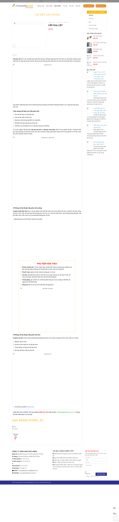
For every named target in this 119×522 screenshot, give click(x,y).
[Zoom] (14, 45)
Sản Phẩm (59, 22)
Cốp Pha (91, 15)
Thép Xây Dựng (92, 25)
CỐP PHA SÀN (15, 435)
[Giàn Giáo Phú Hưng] (22, 6)
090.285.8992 (26, 461)
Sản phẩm (57, 6)
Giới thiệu (49, 6)
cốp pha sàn (30, 407)
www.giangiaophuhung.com (31, 482)
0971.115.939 (101, 6)
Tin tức (71, 6)
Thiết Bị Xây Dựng (93, 28)
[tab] (14, 55)
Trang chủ (40, 6)
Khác (90, 22)
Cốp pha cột (17, 59)
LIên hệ (77, 6)
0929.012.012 (89, 6)
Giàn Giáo (91, 18)
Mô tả (14, 55)
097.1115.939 (24, 466)
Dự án (65, 6)
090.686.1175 (23, 468)
